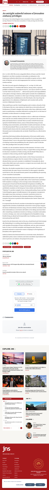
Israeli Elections (24, 5)
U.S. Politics (27, 247)
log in (21, 330)
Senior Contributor (6, 254)
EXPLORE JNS (8, 348)
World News (5, 388)
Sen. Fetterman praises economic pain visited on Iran (13, 422)
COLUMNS (29, 419)
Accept (30, 484)
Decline (40, 484)
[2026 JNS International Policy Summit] (38, 464)
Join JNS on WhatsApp (25, 284)
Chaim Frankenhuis (37, 428)
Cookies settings (19, 484)
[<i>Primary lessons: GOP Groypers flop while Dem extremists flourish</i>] (43, 265)
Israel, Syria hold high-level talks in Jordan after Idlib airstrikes (35, 368)
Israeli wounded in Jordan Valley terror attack (14, 272)
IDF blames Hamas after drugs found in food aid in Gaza (13, 418)
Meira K (27, 416)
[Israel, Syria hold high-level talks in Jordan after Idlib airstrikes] (35, 358)
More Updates (7, 428)
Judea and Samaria (41, 5)
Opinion (4, 10)
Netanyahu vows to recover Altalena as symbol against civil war (13, 403)
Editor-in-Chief (5, 262)
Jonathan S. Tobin (6, 265)
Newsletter (25, 1)
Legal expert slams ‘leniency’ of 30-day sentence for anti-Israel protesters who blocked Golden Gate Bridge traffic (13, 369)
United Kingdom (7, 247)
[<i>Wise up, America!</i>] (43, 257)
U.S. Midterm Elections (32, 5)
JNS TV (28, 398)
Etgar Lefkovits (6, 394)
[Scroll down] (21, 428)
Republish (22, 26)
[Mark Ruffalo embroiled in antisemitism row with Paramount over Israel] (13, 381)
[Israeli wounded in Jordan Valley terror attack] (43, 273)
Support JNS (40, 1)
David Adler (35, 437)
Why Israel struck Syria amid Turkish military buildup (34, 414)
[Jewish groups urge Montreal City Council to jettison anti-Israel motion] (35, 381)
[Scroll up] (19, 428)
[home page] (5, 2)
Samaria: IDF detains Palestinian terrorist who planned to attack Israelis (13, 408)
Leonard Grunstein (8, 23)
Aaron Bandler (6, 373)
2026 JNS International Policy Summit (38, 472)
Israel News (5, 270)
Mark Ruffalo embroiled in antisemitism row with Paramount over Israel (12, 392)
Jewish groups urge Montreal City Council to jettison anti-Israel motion (35, 391)
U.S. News (4, 365)
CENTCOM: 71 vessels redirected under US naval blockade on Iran (13, 413)
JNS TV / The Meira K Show (30, 411)
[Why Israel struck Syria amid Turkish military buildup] (36, 406)
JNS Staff (4, 273)
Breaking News (8, 398)
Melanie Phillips (6, 258)
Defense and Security (17, 247)
